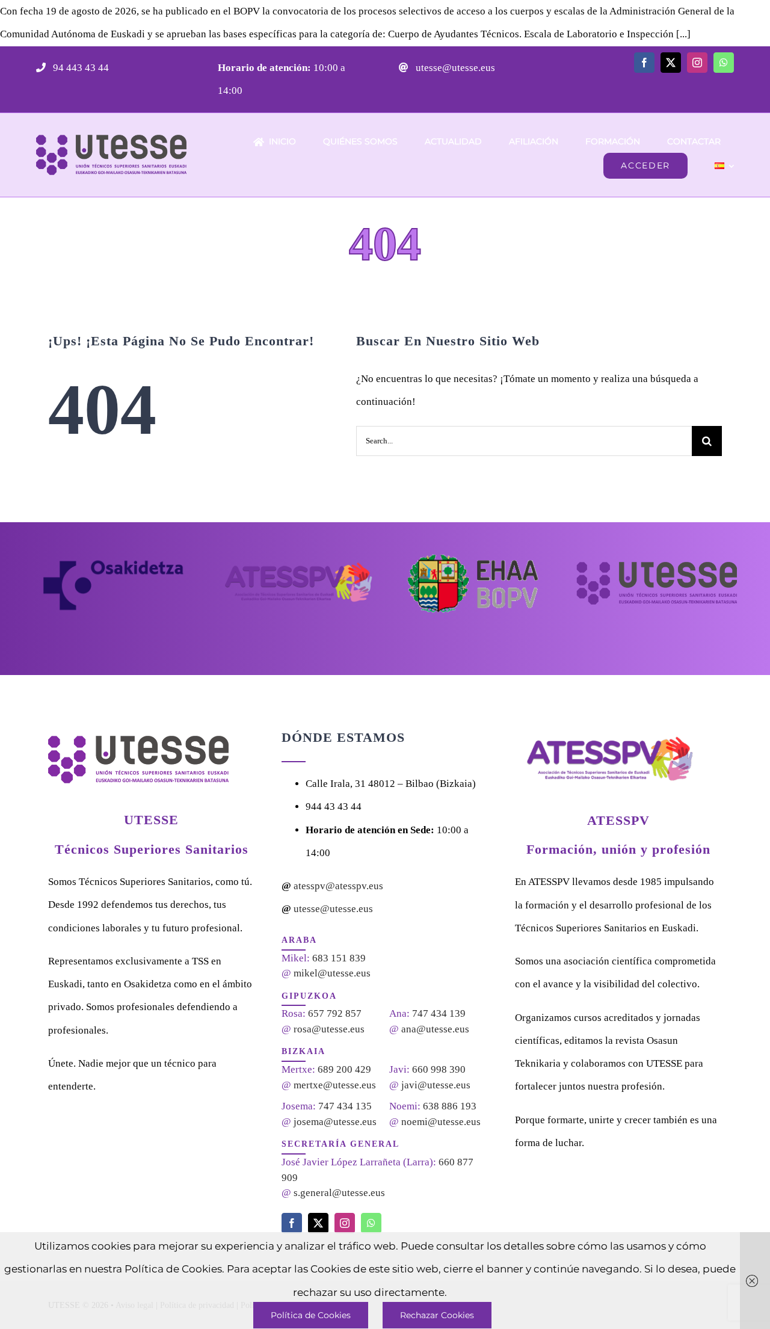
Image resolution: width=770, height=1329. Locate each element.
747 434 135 (345, 1106)
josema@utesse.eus (335, 1121)
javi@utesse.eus (435, 1085)
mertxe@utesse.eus (335, 1085)
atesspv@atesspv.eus (338, 886)
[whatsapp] (723, 62)
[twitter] (671, 62)
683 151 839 (339, 958)
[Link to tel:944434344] (41, 67)
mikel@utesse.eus (332, 973)
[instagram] (697, 62)
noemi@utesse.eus (441, 1121)
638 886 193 (449, 1106)
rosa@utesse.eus (329, 1029)
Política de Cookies (311, 1315)
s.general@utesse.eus (339, 1192)
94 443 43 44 (80, 67)
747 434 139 (439, 1013)
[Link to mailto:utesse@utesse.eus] (403, 67)
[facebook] (644, 62)
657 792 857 (335, 1013)
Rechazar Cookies (437, 1315)
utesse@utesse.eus (454, 67)
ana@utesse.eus (435, 1029)
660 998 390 (439, 1069)
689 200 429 (344, 1069)
